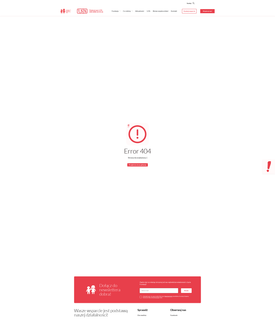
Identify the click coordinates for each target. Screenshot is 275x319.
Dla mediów (142, 315)
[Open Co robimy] (132, 11)
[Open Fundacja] (120, 11)
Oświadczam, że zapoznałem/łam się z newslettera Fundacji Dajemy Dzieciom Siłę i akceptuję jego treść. (166, 297)
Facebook (173, 315)
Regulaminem (168, 296)
